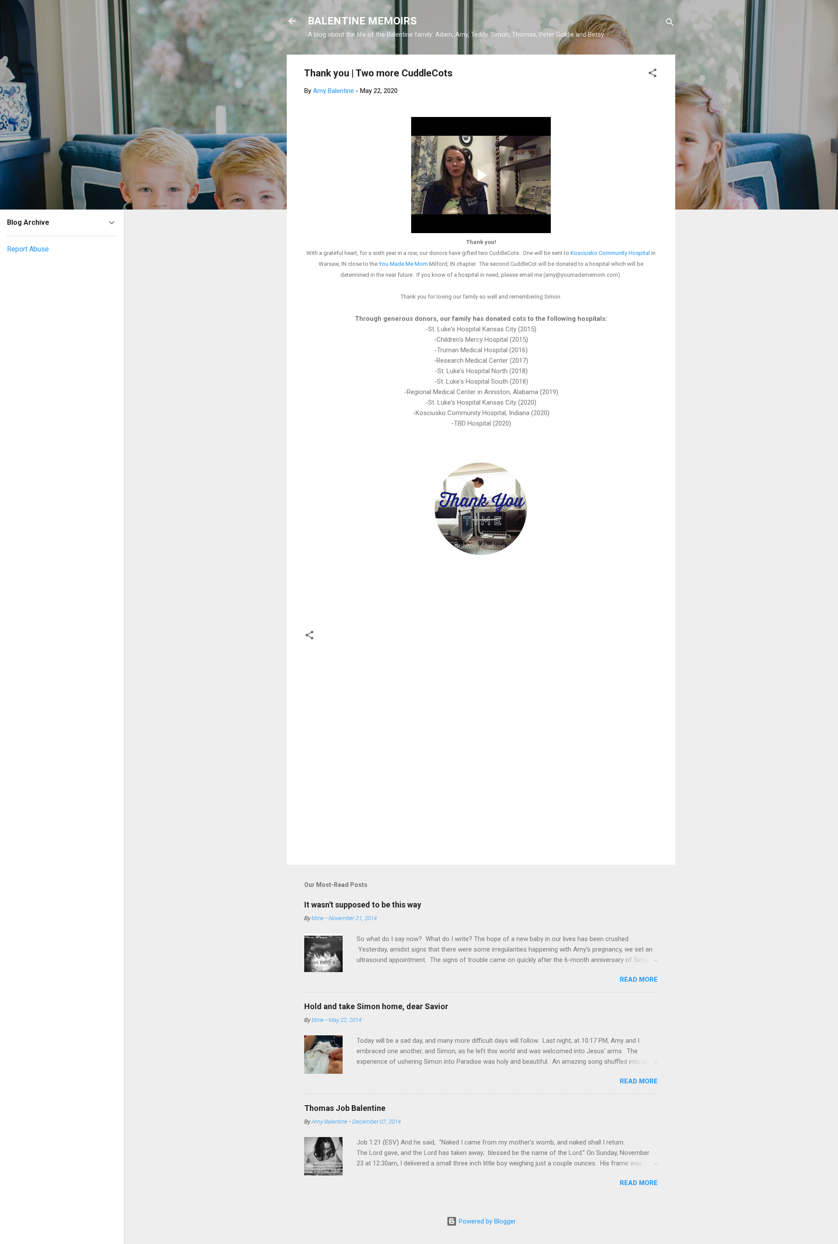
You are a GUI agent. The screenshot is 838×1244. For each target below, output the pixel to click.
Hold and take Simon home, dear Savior (376, 1006)
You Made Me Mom (403, 264)
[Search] (670, 23)
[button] (652, 74)
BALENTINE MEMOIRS (362, 21)
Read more (639, 979)
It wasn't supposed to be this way (362, 904)
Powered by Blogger (486, 1221)
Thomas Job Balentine (344, 1108)
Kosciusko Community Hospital (610, 253)
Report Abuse (28, 249)
